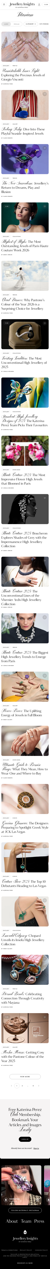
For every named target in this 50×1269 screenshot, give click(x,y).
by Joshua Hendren (7, 371)
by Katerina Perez (7, 84)
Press (39, 1221)
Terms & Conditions (9, 1250)
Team (26, 1221)
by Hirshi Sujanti (6, 719)
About (12, 1221)
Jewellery (6, 65)
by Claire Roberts (7, 138)
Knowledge (16, 469)
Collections (17, 236)
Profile (15, 65)
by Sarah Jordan (6, 254)
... (27, 1086)
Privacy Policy (26, 1250)
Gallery (15, 124)
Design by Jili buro (25, 1263)
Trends (15, 178)
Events (15, 818)
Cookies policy (41, 1250)
